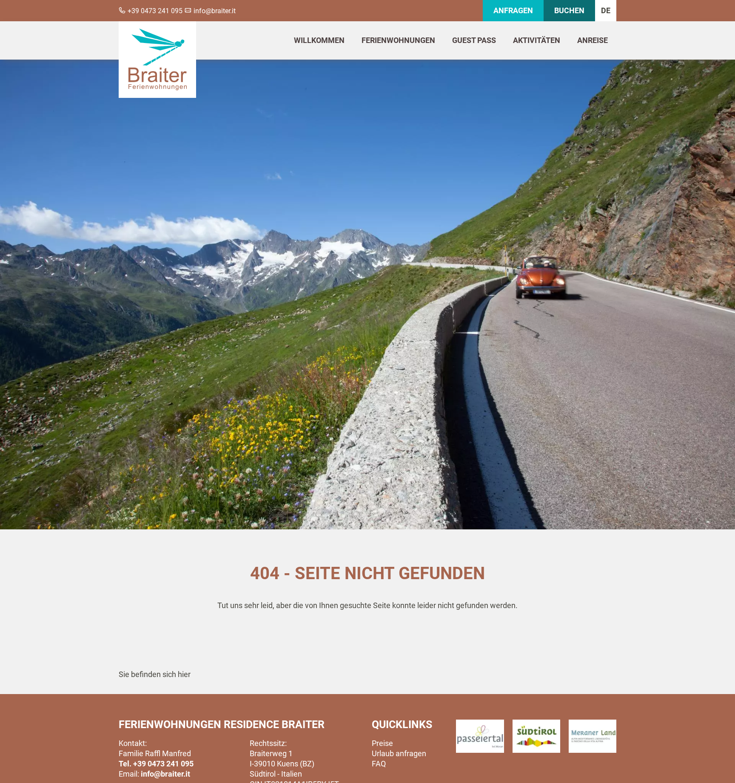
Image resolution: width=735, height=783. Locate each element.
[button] (480, 736)
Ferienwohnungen (398, 40)
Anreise (592, 40)
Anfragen (513, 10)
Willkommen (319, 40)
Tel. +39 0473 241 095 (156, 763)
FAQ (379, 763)
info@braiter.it (165, 773)
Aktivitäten (536, 40)
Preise (382, 743)
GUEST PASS (474, 40)
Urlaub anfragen (399, 753)
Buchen (569, 10)
